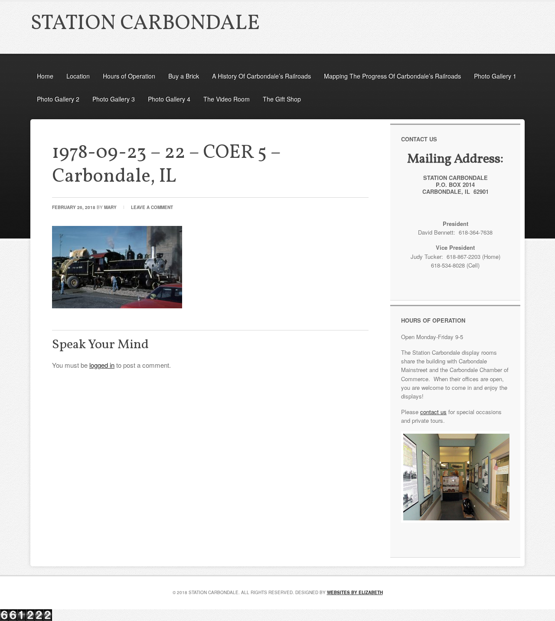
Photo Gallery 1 (495, 76)
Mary (110, 207)
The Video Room (226, 99)
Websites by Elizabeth (355, 592)
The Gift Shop (282, 99)
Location (78, 76)
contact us (433, 412)
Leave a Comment (152, 207)
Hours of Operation (129, 76)
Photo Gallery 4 (169, 99)
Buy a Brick (183, 76)
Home (45, 76)
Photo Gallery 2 (58, 99)
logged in (101, 364)
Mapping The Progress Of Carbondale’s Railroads (392, 76)
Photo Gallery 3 (113, 99)
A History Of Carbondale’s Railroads (261, 76)
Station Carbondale (145, 23)
